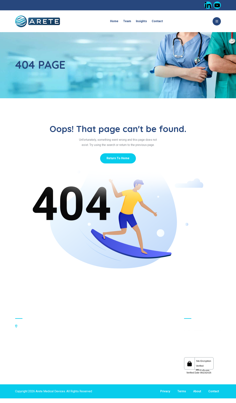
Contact (157, 21)
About (197, 391)
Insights (141, 21)
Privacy (165, 391)
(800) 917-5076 (29, 341)
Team (127, 21)
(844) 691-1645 (29, 346)
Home (114, 21)
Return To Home (118, 158)
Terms (181, 391)
